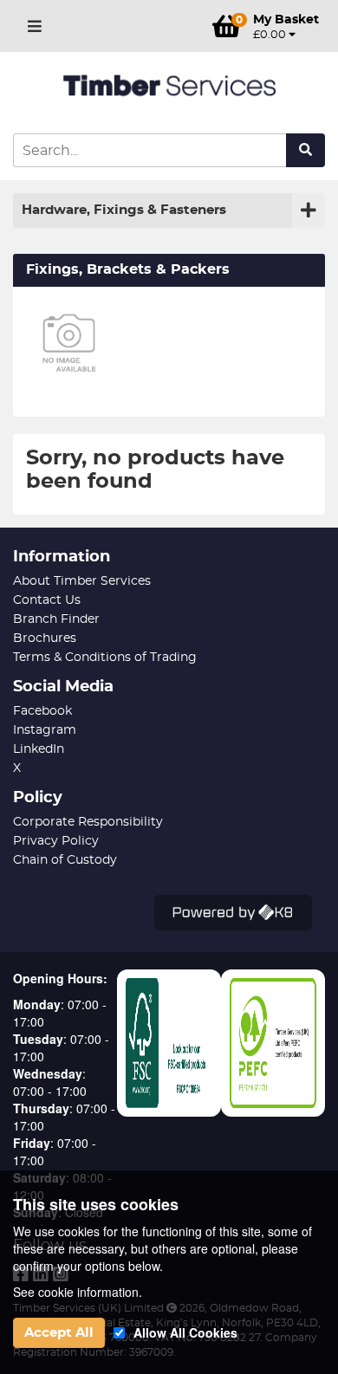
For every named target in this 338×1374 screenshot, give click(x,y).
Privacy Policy (56, 841)
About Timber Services (82, 581)
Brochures (44, 638)
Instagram (44, 730)
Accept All (59, 1332)
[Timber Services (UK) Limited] (169, 86)
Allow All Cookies (185, 1332)
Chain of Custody (65, 860)
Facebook (42, 711)
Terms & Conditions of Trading (105, 657)
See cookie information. (77, 1291)
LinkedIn (38, 749)
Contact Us (47, 600)
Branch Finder (56, 619)
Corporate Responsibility (88, 822)
